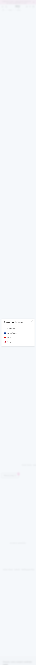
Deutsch (9, 337)
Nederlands (11, 329)
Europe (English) (12, 333)
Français (10, 342)
